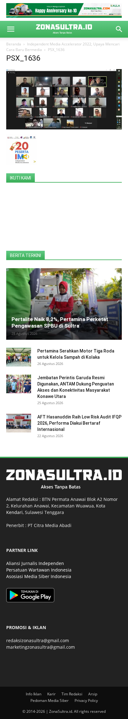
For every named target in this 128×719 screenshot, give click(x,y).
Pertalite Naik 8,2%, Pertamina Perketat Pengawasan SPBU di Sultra (59, 322)
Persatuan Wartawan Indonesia (38, 570)
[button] (11, 29)
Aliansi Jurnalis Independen (35, 563)
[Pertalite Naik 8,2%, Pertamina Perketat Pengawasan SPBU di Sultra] (64, 304)
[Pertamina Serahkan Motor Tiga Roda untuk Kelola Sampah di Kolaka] (18, 357)
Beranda (13, 44)
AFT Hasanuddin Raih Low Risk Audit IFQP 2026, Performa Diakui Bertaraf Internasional (79, 423)
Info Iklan (33, 694)
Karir (51, 694)
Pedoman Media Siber (49, 700)
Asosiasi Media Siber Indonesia (38, 576)
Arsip (92, 694)
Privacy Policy (86, 700)
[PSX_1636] (64, 127)
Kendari (14, 512)
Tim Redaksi (72, 694)
